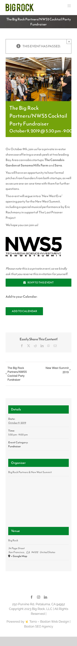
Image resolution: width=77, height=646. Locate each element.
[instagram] (38, 597)
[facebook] (31, 597)
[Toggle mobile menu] (69, 6)
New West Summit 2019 (57, 370)
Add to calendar (24, 311)
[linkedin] (45, 597)
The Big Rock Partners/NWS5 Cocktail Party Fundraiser (17, 373)
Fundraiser (14, 446)
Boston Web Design (54, 621)
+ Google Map (19, 556)
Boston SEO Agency (38, 626)
